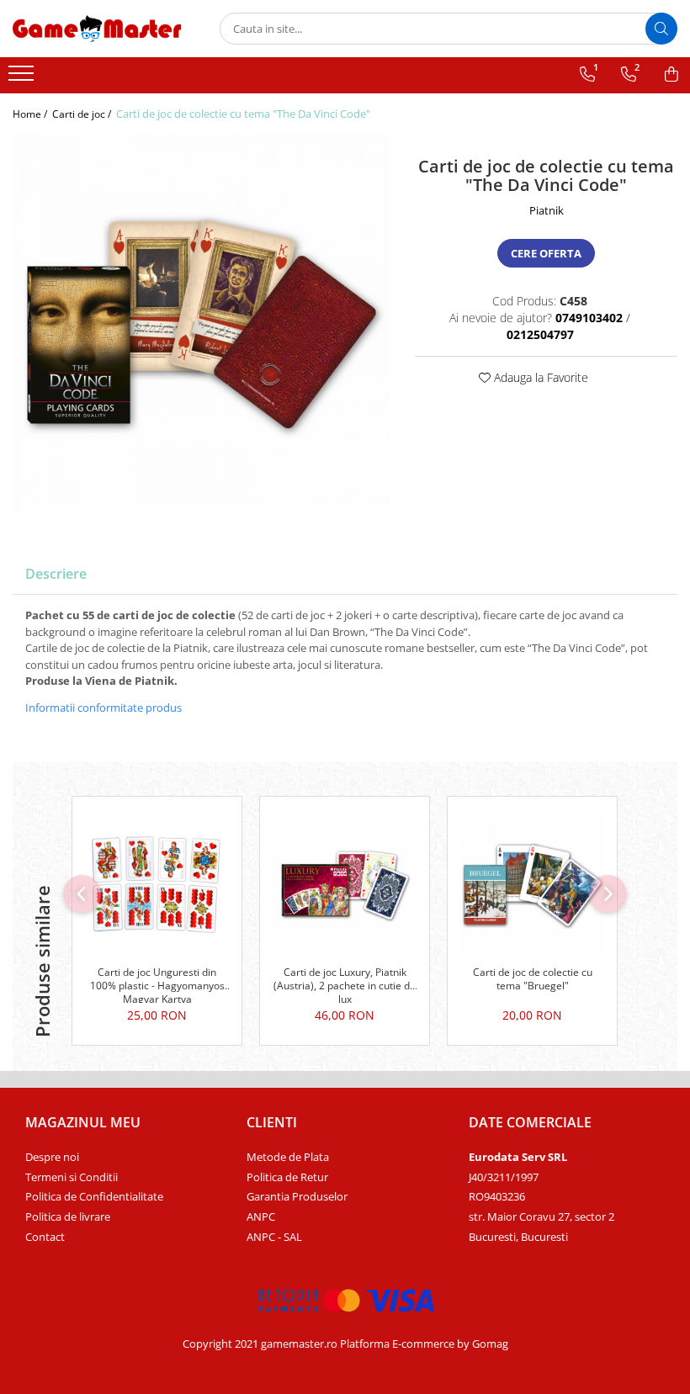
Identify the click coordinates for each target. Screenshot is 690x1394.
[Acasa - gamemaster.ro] (97, 28)
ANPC (261, 1216)
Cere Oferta (546, 253)
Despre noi (52, 1156)
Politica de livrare (67, 1216)
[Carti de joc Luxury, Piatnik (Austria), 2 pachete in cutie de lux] (345, 885)
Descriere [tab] (56, 573)
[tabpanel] (201, 323)
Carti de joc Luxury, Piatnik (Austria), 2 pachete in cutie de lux (344, 984)
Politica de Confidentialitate (94, 1196)
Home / (31, 114)
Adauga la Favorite (539, 377)
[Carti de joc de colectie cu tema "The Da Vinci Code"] (201, 323)
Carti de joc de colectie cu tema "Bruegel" (532, 979)
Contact (45, 1236)
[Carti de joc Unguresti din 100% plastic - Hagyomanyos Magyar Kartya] (157, 885)
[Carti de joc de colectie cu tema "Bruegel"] (532, 885)
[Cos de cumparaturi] (671, 74)
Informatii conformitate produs (103, 707)
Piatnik (546, 210)
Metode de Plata (288, 1156)
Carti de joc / (83, 114)
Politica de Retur (287, 1177)
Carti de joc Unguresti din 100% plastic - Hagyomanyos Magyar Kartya (157, 984)
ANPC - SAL (274, 1236)
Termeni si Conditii (71, 1177)
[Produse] (23, 78)
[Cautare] (661, 29)
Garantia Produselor (297, 1196)
